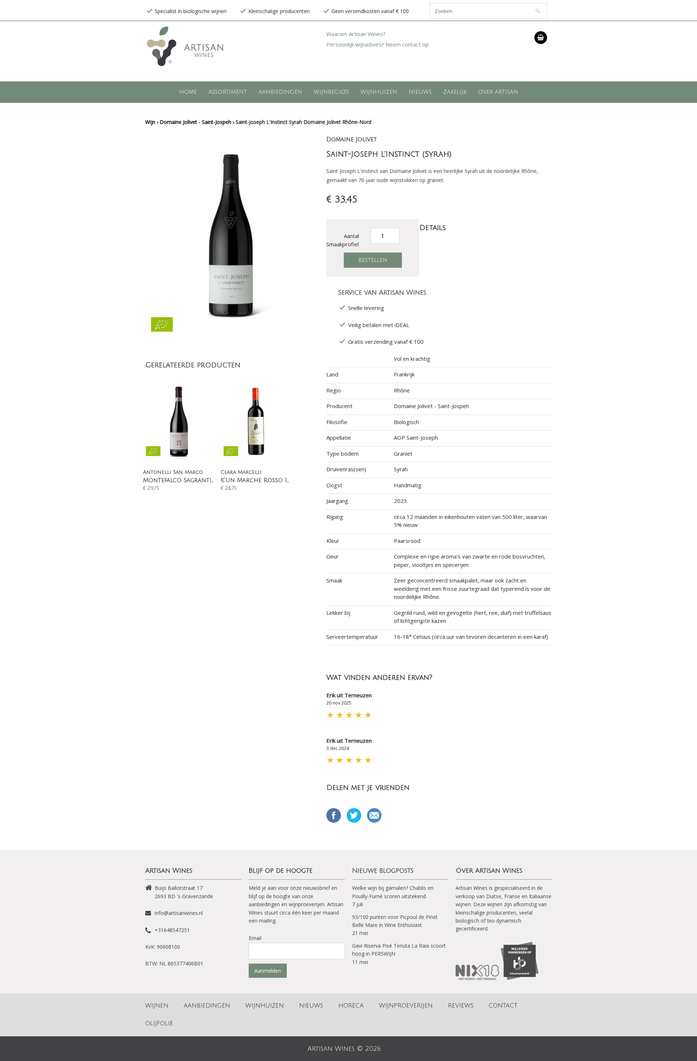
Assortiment (227, 92)
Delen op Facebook (333, 815)
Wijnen (156, 1005)
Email (374, 815)
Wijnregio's (331, 92)
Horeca (351, 1005)
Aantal (351, 235)
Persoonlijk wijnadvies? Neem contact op (377, 44)
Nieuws (420, 92)
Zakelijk (454, 92)
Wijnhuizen (378, 92)
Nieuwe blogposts (382, 870)
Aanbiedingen (280, 92)
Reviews (460, 1005)
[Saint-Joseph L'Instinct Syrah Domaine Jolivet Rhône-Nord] (232, 318)
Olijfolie (159, 1023)
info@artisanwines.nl (179, 912)
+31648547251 (172, 930)
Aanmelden (267, 970)
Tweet (354, 815)
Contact (503, 1005)
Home (188, 92)
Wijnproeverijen (406, 1005)
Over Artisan (498, 92)
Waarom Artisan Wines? (356, 33)
